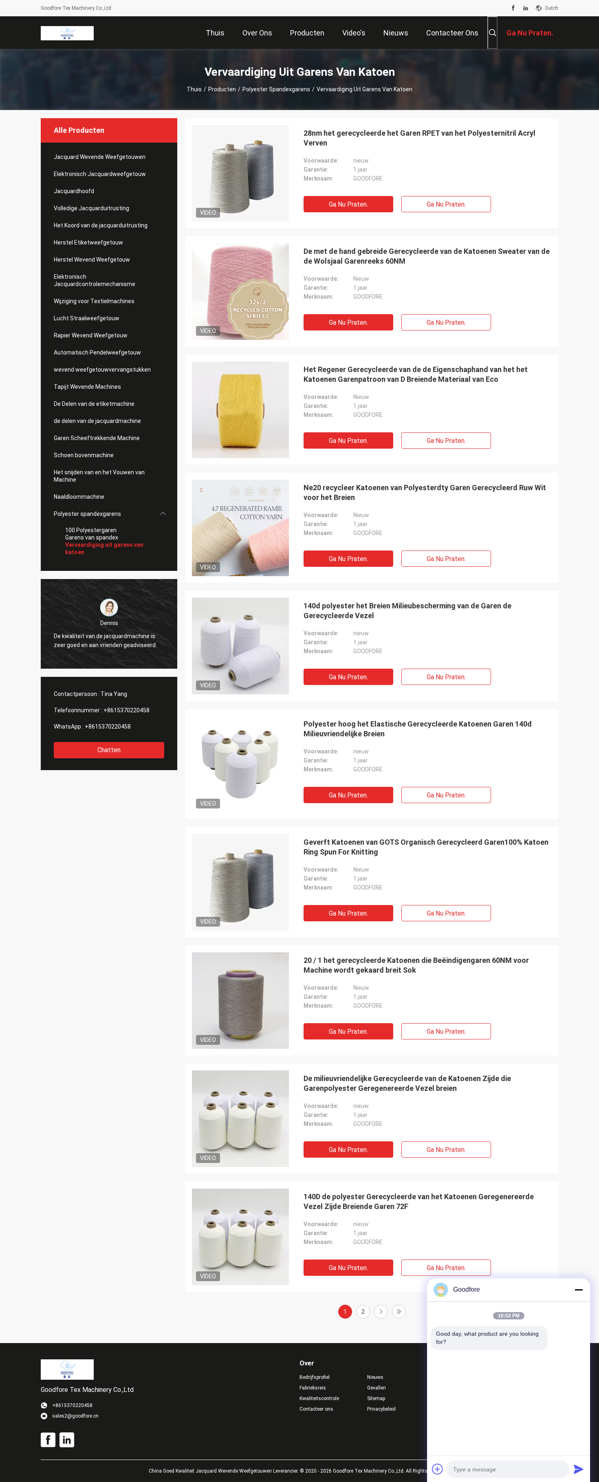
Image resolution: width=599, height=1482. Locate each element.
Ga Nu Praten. (348, 204)
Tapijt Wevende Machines (87, 386)
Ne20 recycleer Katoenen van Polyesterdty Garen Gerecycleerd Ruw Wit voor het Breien (425, 492)
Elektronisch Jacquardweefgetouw (100, 174)
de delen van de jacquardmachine (97, 421)
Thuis (194, 89)
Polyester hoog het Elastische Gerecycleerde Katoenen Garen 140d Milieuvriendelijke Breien (418, 729)
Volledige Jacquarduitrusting (91, 208)
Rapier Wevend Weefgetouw (91, 335)
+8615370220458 (127, 710)
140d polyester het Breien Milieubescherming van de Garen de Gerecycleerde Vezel (407, 610)
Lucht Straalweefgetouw (86, 318)
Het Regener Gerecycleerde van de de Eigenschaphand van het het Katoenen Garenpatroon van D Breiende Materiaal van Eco (416, 374)
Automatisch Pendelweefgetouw (97, 352)
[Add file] (437, 1469)
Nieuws (375, 1377)
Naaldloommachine (79, 496)
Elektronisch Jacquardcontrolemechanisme (94, 280)
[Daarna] (381, 1312)
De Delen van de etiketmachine (94, 404)
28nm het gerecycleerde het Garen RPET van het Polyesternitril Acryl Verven (419, 138)
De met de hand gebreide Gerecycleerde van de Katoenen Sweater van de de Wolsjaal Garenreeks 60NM (427, 256)
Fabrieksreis (313, 1388)
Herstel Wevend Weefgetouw (92, 259)
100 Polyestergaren (91, 530)
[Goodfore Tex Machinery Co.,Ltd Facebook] (513, 8)
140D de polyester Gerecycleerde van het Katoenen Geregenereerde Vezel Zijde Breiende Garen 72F (419, 1201)
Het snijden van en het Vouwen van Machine (99, 476)
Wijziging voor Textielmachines (94, 301)
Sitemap (376, 1398)
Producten (222, 89)
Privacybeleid (381, 1409)
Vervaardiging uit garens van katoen (104, 548)
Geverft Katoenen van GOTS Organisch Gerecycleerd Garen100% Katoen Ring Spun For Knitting (426, 847)
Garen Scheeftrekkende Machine (97, 438)
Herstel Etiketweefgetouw (88, 242)
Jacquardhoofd (74, 191)
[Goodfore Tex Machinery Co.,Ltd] (67, 32)
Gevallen (376, 1388)
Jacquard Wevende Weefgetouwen (99, 157)
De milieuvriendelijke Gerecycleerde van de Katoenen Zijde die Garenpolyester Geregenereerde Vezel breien (407, 1083)
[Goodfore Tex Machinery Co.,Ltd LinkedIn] (525, 8)
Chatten (109, 750)
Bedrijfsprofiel (315, 1377)
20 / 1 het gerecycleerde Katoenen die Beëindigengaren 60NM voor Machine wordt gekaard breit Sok (416, 965)
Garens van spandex (91, 537)
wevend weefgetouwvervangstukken (102, 369)
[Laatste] (399, 1312)
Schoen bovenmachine (84, 455)
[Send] (578, 1469)
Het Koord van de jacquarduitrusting (101, 225)
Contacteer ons (316, 1409)
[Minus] (579, 1290)
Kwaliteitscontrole (319, 1398)
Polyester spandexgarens (276, 89)
